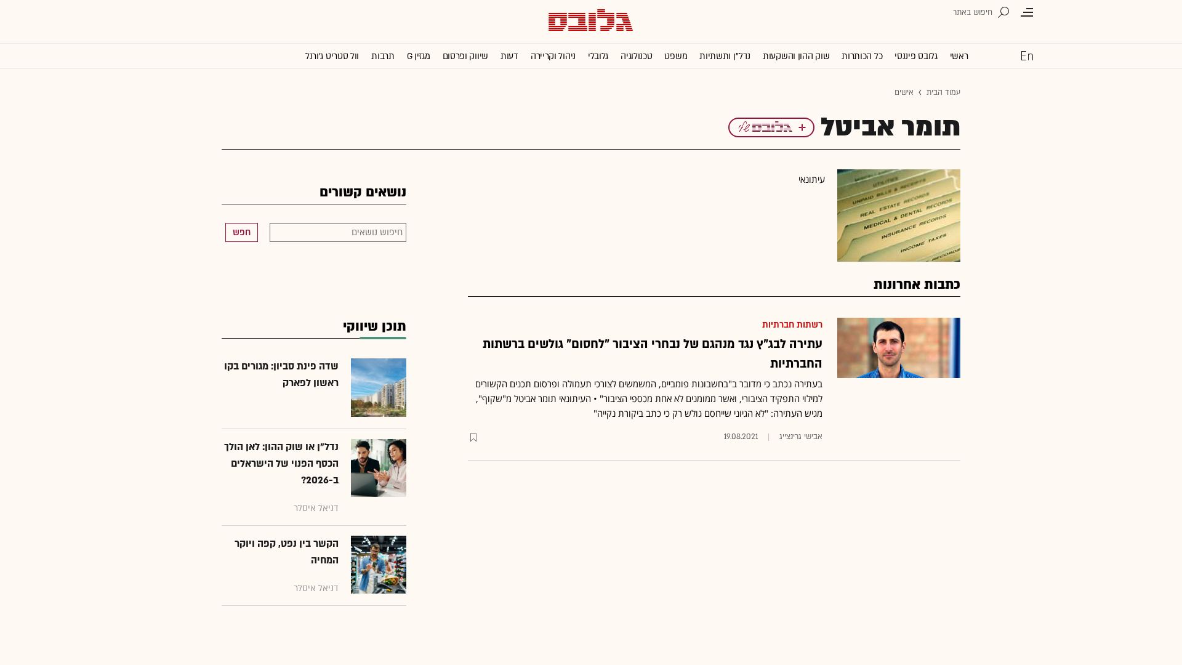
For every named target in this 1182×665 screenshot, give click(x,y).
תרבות (383, 56)
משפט (675, 56)
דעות (509, 56)
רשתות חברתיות (792, 325)
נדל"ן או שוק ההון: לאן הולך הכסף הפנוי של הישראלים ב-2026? (281, 463)
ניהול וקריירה (553, 56)
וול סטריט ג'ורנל (332, 56)
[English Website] (1026, 55)
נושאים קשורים (363, 192)
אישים (904, 92)
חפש (242, 232)
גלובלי (598, 56)
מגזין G (418, 56)
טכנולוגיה (636, 56)
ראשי (959, 56)
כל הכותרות (862, 56)
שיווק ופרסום (465, 56)
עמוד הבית (943, 92)
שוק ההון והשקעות (796, 56)
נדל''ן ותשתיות (724, 56)
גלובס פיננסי (916, 56)
